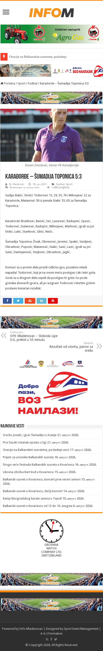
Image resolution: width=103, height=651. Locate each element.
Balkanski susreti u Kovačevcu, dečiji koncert (33, 491)
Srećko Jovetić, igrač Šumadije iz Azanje (30, 435)
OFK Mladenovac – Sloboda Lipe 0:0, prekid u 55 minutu (33, 336)
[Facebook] (51, 639)
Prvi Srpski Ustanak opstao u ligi (24, 442)
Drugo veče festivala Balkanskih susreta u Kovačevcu (38, 464)
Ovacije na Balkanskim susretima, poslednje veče (41, 56)
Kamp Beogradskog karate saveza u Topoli (32, 498)
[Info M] (51, 11)
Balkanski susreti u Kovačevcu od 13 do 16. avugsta (37, 506)
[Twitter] (56, 639)
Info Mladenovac (31, 628)
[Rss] (47, 639)
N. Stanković (16, 184)
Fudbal (32, 83)
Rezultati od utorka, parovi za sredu (71, 347)
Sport (21, 83)
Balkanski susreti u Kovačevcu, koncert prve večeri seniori (41, 479)
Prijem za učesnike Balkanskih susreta (28, 457)
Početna (9, 83)
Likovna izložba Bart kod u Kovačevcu (28, 472)
